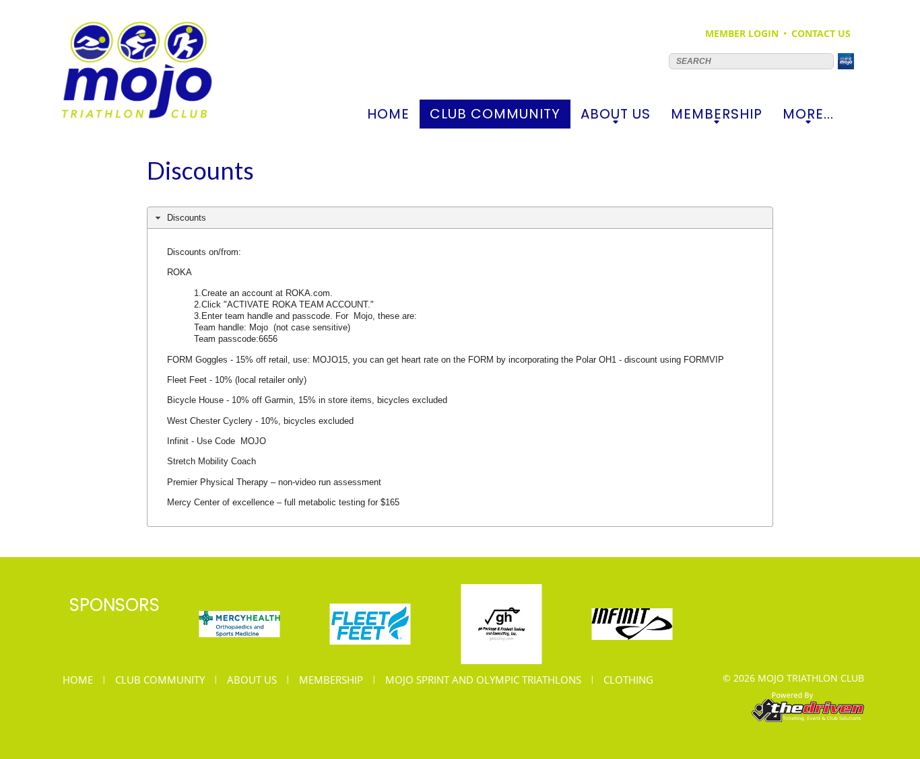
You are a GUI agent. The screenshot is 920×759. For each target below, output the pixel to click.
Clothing (628, 679)
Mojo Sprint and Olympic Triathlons (483, 679)
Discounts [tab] (186, 218)
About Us (616, 116)
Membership (716, 116)
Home (388, 113)
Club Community (495, 116)
